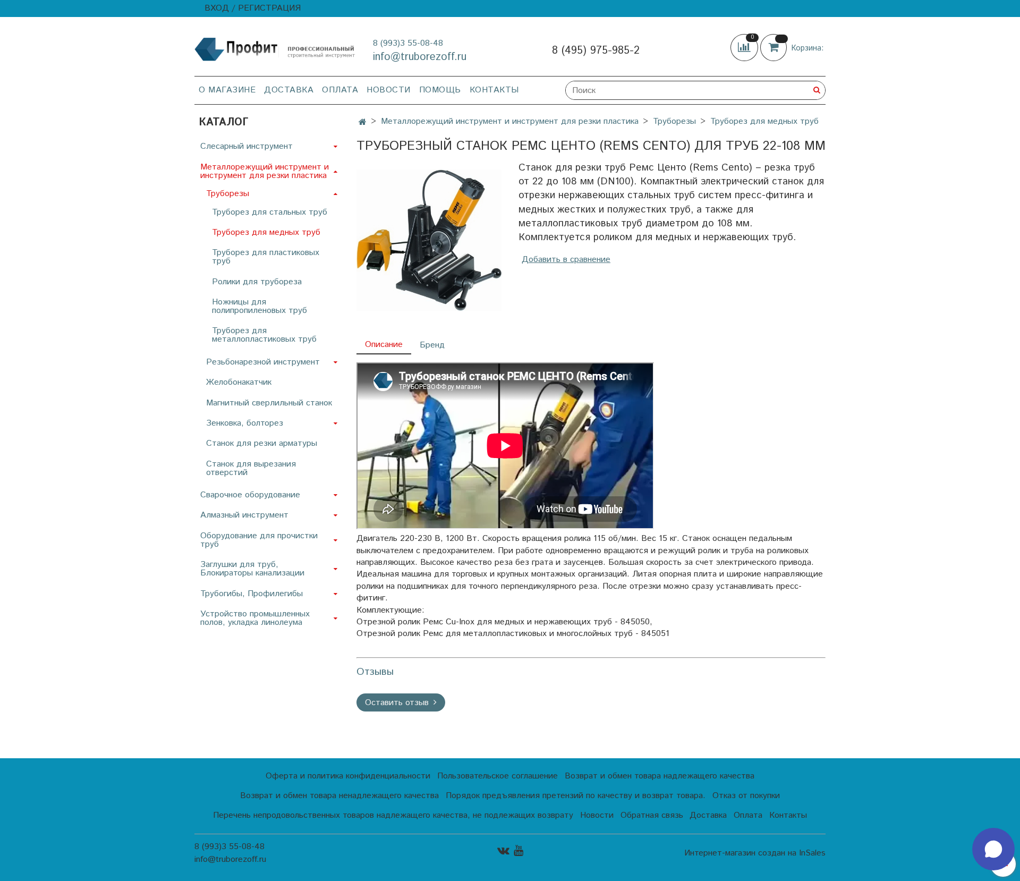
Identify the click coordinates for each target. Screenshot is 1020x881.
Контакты (494, 90)
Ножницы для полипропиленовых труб (259, 306)
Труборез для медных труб (764, 121)
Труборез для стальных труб (269, 212)
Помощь (440, 90)
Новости (389, 90)
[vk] (503, 851)
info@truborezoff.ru (419, 57)
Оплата (340, 90)
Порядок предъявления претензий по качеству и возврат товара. (576, 796)
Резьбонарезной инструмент (263, 362)
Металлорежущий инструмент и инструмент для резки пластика (510, 121)
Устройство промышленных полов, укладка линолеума (255, 618)
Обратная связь (651, 815)
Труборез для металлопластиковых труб (264, 335)
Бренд (432, 345)
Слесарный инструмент (246, 146)
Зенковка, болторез (244, 423)
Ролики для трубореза (257, 282)
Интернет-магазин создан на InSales (755, 853)
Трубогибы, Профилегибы (251, 594)
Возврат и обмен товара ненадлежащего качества (339, 796)
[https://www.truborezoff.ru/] (275, 49)
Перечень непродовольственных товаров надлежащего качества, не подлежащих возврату (393, 815)
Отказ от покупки (746, 796)
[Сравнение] (745, 47)
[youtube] (518, 851)
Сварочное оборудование (250, 495)
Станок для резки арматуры (261, 443)
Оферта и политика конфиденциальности (348, 776)
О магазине (227, 90)
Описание (384, 344)
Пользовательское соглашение (497, 776)
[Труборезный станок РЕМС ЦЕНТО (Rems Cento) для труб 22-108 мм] (429, 240)
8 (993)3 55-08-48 (408, 43)
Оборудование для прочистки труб (259, 540)
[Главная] (363, 122)
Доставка (288, 90)
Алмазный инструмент (244, 515)
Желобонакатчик (238, 382)
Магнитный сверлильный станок (269, 403)
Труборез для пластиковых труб (265, 257)
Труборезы (674, 121)
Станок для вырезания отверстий (251, 468)
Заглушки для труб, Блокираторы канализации (252, 568)
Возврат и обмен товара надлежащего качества (659, 776)
